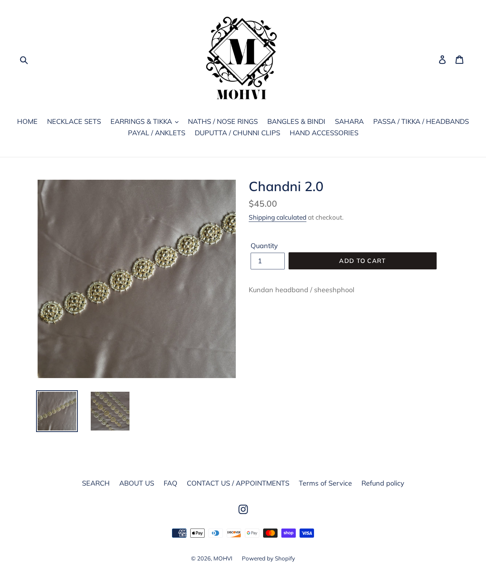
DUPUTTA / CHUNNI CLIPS (237, 132)
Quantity (264, 245)
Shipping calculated (277, 217)
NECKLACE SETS (74, 121)
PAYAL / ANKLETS (156, 132)
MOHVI (222, 558)
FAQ (170, 483)
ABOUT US (136, 483)
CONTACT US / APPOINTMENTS (238, 483)
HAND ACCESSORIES (324, 132)
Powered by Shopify (268, 558)
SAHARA (349, 121)
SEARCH (96, 483)
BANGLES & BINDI (296, 121)
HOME (27, 121)
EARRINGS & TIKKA (142, 121)
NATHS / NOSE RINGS (223, 121)
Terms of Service (325, 483)
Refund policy (382, 483)
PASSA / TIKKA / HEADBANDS (421, 121)
